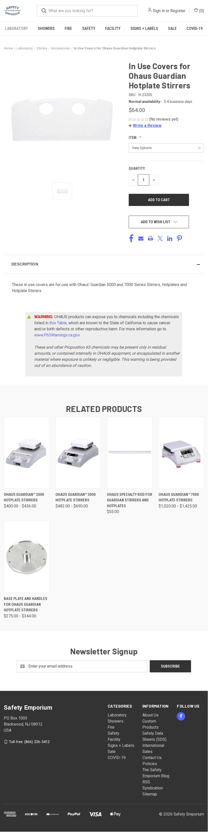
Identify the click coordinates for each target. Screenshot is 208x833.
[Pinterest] (179, 238)
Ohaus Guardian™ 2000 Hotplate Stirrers (24, 497)
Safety (88, 28)
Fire (68, 28)
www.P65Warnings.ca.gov (57, 335)
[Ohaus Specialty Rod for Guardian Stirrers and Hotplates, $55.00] (130, 453)
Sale (172, 28)
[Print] (150, 238)
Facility (112, 28)
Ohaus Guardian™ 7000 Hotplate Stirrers (179, 497)
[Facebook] (131, 238)
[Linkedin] (169, 238)
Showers (46, 28)
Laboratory (16, 28)
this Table (58, 322)
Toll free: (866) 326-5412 (29, 741)
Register (177, 10)
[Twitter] (160, 238)
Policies (149, 763)
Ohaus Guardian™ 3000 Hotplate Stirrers (75, 497)
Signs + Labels (144, 28)
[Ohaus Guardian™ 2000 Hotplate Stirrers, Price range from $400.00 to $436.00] (26, 453)
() (201, 10)
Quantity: (137, 168)
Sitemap (149, 794)
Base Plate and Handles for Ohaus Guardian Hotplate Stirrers (25, 604)
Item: (133, 138)
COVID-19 (194, 28)
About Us (150, 715)
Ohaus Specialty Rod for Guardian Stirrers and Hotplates (129, 500)
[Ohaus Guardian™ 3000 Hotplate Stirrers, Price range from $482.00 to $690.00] (78, 453)
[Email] (140, 238)
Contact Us (152, 757)
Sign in (159, 10)
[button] (145, 125)
